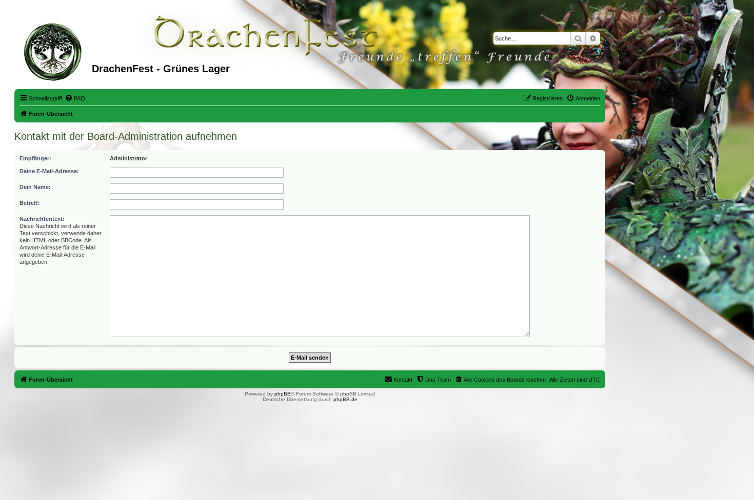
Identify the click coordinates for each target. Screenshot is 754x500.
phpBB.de (345, 399)
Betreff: (29, 203)
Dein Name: (35, 187)
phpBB (282, 394)
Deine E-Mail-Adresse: (49, 171)
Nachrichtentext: (42, 219)
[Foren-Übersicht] (54, 51)
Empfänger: (35, 158)
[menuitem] (75, 98)
